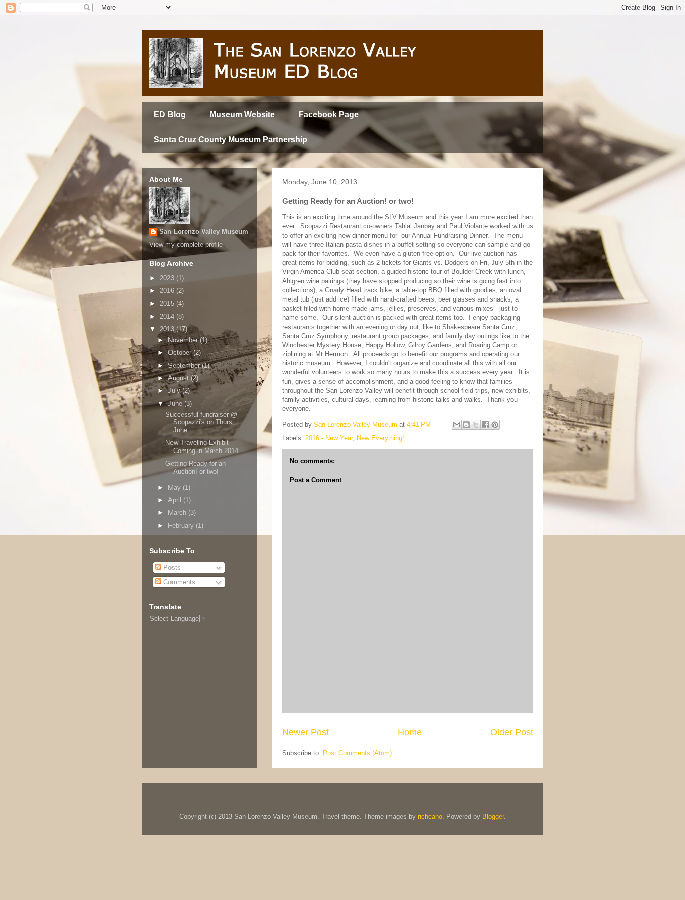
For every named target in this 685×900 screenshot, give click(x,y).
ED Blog (170, 114)
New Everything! (380, 438)
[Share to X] (476, 425)
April (175, 500)
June (176, 403)
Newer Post (305, 732)
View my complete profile (186, 244)
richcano (430, 816)
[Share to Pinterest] (495, 425)
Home (410, 732)
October (180, 352)
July (175, 390)
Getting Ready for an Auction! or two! (195, 467)
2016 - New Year (329, 438)
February (182, 525)
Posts (171, 567)
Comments (178, 582)
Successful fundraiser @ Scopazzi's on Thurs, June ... (201, 422)
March (178, 512)
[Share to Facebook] (485, 425)
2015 (168, 303)
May (175, 487)
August (179, 378)
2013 (168, 329)
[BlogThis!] (466, 425)
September (185, 365)
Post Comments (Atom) (357, 753)
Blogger (493, 816)
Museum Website (242, 114)
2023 (168, 278)
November (184, 340)
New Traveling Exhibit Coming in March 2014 (201, 447)
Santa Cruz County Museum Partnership (230, 139)
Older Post (511, 732)
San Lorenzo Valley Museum (203, 231)
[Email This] (457, 425)
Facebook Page (329, 114)
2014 (168, 316)
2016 (168, 290)
